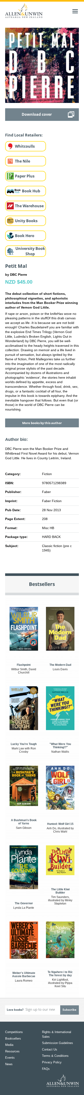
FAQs (46, 1069)
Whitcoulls (25, 146)
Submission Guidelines (57, 1043)
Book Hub (31, 191)
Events (10, 1057)
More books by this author (42, 423)
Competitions (14, 1032)
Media (9, 1045)
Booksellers (13, 1038)
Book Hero (24, 235)
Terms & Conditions (55, 1056)
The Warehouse (29, 205)
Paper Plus (25, 176)
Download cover (37, 114)
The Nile (22, 161)
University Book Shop (30, 251)
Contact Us (49, 1049)
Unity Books (26, 220)
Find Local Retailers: (24, 135)
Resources (12, 1051)
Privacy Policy (52, 1062)
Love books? (15, 1010)
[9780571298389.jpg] (42, 65)
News (9, 1064)
